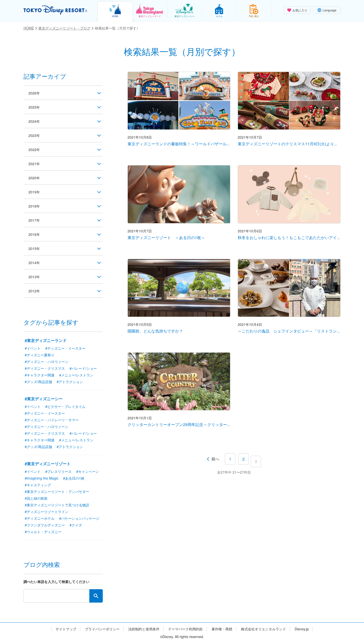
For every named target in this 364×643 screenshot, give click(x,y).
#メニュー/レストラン (76, 374)
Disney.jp (302, 629)
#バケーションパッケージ (79, 518)
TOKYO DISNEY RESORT (55, 10)
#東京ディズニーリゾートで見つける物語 (57, 504)
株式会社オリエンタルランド (263, 629)
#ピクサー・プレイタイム (65, 406)
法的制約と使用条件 (143, 629)
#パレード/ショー (83, 368)
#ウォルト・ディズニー (43, 531)
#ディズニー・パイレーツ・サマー (52, 419)
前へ (215, 459)
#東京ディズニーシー (44, 398)
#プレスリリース (58, 471)
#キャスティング (38, 484)
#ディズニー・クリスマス (45, 368)
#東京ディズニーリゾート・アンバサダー (57, 491)
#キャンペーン (87, 471)
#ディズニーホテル (39, 518)
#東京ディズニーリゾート (48, 463)
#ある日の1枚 (73, 478)
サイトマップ (65, 629)
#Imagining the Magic (41, 478)
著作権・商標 (221, 629)
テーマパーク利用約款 (185, 629)
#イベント (33, 348)
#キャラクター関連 (39, 374)
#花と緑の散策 (36, 498)
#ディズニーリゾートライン (46, 511)
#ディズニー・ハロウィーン (46, 361)
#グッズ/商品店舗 (38, 381)
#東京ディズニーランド (46, 340)
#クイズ (76, 524)
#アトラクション (70, 381)
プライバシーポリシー (102, 629)
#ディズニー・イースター (65, 348)
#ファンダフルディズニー (45, 524)
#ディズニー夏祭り (39, 354)
